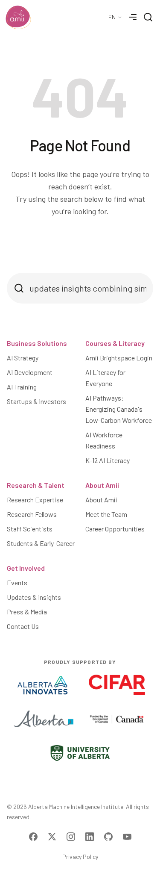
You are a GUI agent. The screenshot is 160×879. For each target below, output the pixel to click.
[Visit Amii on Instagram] (71, 836)
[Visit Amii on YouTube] (127, 836)
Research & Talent (35, 485)
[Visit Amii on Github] (108, 836)
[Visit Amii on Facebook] (33, 836)
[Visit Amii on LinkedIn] (89, 836)
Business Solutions (37, 343)
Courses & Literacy (115, 343)
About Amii (102, 485)
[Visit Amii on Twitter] (52, 836)
